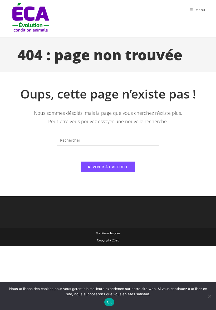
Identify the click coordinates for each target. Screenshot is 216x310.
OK (109, 302)
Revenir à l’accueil (108, 166)
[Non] (209, 296)
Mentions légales (108, 233)
